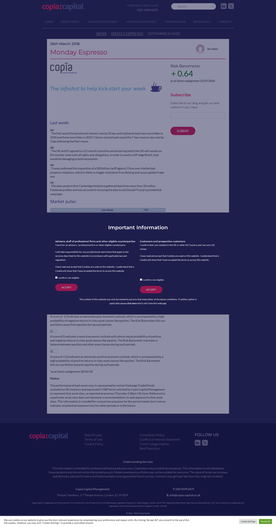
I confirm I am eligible (68, 277)
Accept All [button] (265, 521)
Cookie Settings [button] (248, 521)
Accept (66, 287)
